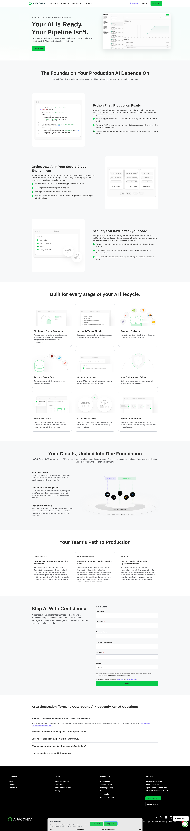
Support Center (106, 784)
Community (104, 794)
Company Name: (102, 632)
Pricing (57, 791)
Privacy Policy (120, 679)
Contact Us (13, 788)
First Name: (100, 611)
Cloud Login (105, 781)
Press (11, 781)
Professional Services (63, 788)
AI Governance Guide (154, 781)
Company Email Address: (105, 642)
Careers (12, 784)
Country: (99, 663)
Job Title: (100, 652)
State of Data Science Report (157, 791)
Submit (127, 683)
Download (135, 3)
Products (53, 3)
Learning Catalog (106, 788)
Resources (75, 3)
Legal (148, 821)
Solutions (64, 3)
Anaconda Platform (62, 781)
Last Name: (100, 621)
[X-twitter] (161, 817)
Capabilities (59, 784)
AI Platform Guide (152, 784)
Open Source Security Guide (157, 788)
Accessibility (156, 821)
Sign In (144, 3)
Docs (102, 791)
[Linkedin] (166, 817)
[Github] (171, 817)
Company (87, 3)
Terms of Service (131, 679)
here (122, 675)
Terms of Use (177, 821)
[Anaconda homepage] (37, 3)
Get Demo (155, 3)
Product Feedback (107, 797)
